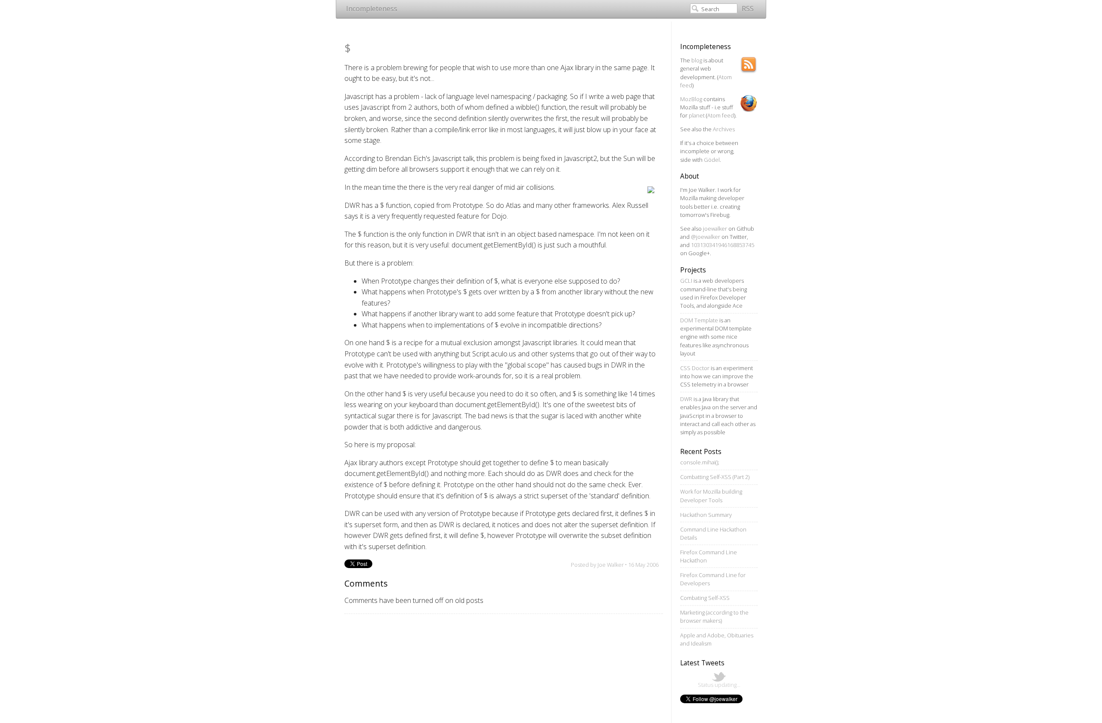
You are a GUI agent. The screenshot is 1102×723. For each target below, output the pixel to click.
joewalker (715, 228)
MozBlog (691, 99)
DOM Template (699, 320)
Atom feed (720, 115)
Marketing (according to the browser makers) (714, 616)
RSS (748, 8)
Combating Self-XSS (705, 598)
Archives (724, 129)
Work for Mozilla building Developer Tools (711, 496)
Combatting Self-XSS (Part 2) (714, 477)
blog (696, 60)
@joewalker (705, 237)
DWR (686, 399)
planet (697, 115)
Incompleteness (371, 8)
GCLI (686, 280)
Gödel (712, 160)
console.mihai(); (699, 462)
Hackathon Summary (706, 515)
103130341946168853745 (722, 245)
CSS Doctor (694, 368)
